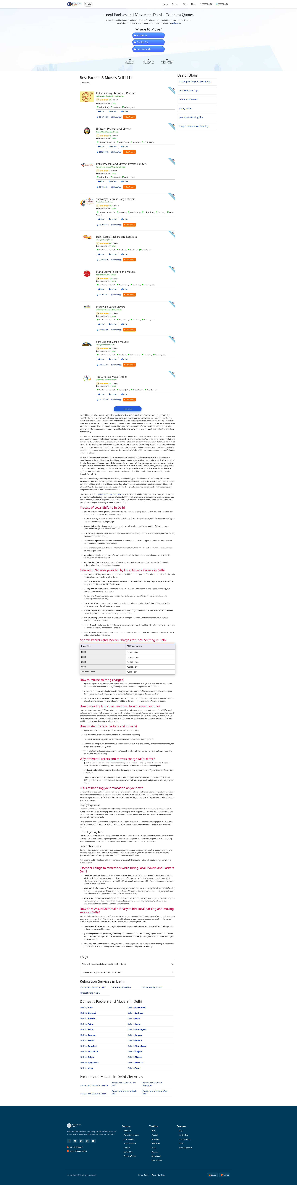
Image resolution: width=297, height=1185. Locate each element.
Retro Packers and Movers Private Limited (121, 164)
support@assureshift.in (78, 1151)
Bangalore (155, 1139)
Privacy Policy (143, 1175)
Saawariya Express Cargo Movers (116, 199)
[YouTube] (93, 1141)
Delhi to (86, 1007)
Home (165, 4)
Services (175, 4)
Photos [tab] (125, 111)
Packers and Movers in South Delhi (124, 1092)
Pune (153, 1147)
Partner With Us (130, 1156)
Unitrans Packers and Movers (113, 129)
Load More (128, 409)
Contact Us (128, 1152)
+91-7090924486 (76, 1147)
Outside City (142, 42)
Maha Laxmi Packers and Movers (116, 271)
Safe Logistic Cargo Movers (112, 341)
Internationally (144, 49)
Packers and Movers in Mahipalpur (152, 1084)
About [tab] (102, 111)
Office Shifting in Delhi (90, 992)
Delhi (153, 1131)
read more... (176, 23)
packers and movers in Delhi (109, 494)
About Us (127, 1131)
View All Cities (157, 1160)
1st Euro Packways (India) (111, 376)
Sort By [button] (86, 82)
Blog (180, 1131)
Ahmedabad (156, 1156)
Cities (185, 4)
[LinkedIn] (81, 1141)
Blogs (193, 4)
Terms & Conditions (158, 1175)
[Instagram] (87, 1141)
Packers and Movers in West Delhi (154, 1092)
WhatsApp (117, 117)
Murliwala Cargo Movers (110, 306)
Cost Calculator (185, 1139)
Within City (142, 35)
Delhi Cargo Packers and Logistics (116, 236)
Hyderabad (156, 1143)
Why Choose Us (130, 1143)
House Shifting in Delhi (152, 987)
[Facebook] (69, 1141)
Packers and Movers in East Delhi (123, 1084)
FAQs (181, 1143)
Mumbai (155, 1135)
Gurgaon (155, 1152)
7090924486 (206, 4)
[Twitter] (75, 1141)
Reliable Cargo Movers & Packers (116, 93)
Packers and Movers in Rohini (93, 1093)
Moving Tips (183, 1135)
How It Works (129, 1139)
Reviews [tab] (113, 111)
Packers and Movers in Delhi (92, 987)
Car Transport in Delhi (121, 987)
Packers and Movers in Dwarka (94, 1085)
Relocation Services (131, 1135)
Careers (127, 1147)
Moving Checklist (185, 1147)
